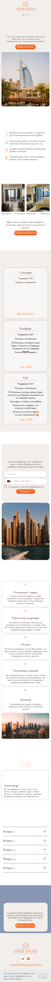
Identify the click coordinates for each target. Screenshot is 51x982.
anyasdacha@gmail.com (25, 965)
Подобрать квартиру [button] (25, 925)
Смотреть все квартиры (25, 233)
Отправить (25, 491)
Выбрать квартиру (25, 47)
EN (27, 15)
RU (23, 15)
